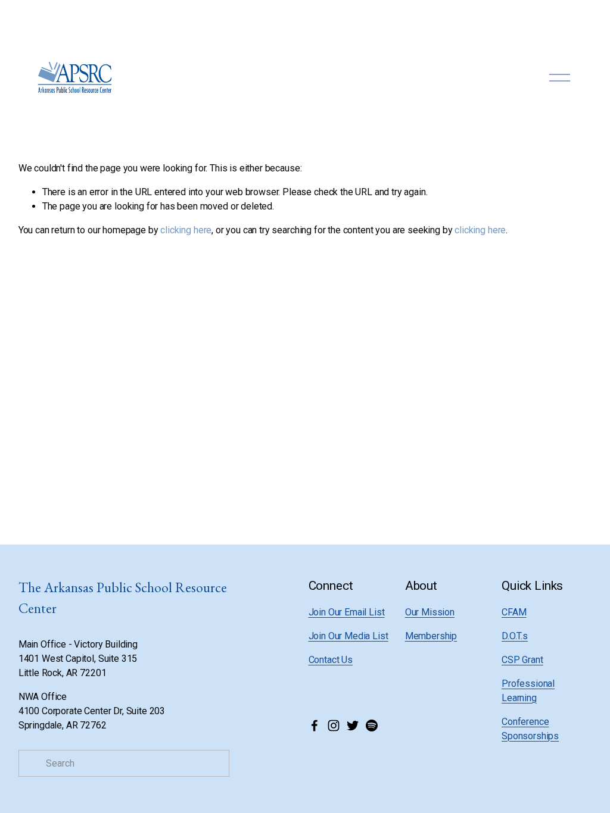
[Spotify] (372, 725)
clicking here (185, 230)
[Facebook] (314, 725)
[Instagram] (334, 725)
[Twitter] (353, 725)
